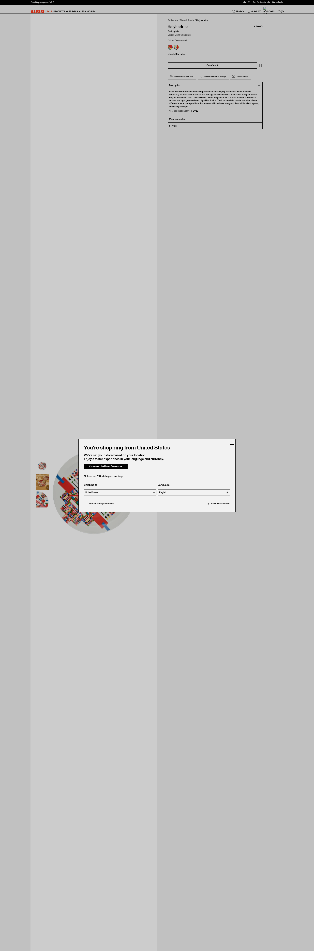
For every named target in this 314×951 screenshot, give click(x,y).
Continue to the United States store (105, 466)
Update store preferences (101, 503)
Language (164, 484)
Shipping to (90, 484)
